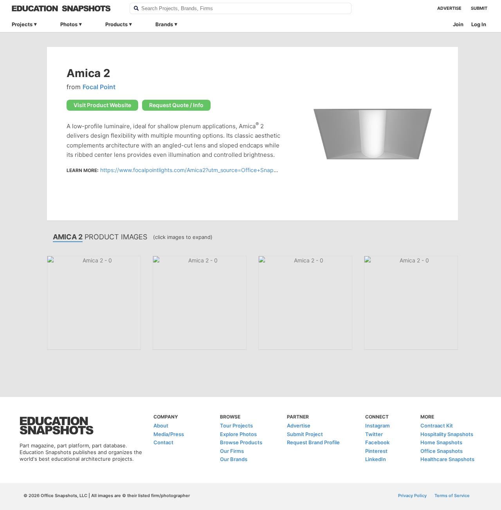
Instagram (377, 425)
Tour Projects (236, 425)
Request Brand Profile (313, 442)
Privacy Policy (412, 495)
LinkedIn (375, 459)
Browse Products (241, 442)
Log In (478, 24)
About (160, 425)
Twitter (374, 434)
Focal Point (99, 87)
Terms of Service (452, 495)
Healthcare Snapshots (447, 459)
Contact (163, 442)
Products (116, 24)
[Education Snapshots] (65, 8)
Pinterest (376, 451)
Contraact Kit (436, 425)
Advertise (449, 8)
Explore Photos (238, 434)
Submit (479, 8)
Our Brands (233, 459)
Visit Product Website (102, 105)
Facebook (377, 442)
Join (458, 24)
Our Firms (232, 451)
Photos (68, 24)
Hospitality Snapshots (446, 434)
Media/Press (168, 434)
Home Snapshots (441, 442)
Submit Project (305, 434)
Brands (164, 24)
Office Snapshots (441, 451)
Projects (22, 24)
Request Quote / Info (176, 105)
